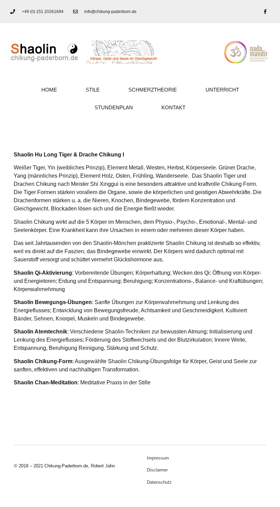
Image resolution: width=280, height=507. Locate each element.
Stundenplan (114, 107)
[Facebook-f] (265, 11)
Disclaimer (157, 469)
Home (49, 90)
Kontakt (173, 107)
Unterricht (222, 90)
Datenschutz (159, 482)
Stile (93, 90)
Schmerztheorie (152, 90)
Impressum (158, 458)
